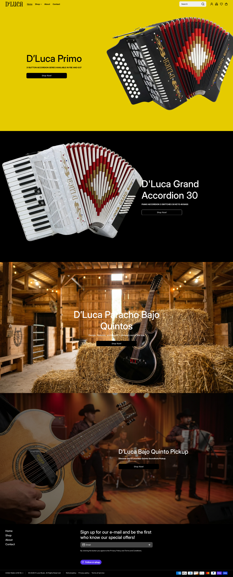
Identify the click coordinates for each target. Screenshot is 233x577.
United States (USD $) (13, 573)
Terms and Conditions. (133, 551)
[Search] (203, 4)
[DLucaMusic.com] (14, 4)
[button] (226, 4)
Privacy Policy (115, 551)
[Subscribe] (149, 544)
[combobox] (192, 4)
